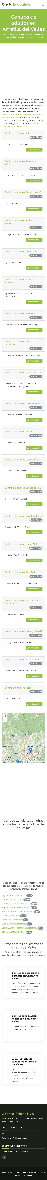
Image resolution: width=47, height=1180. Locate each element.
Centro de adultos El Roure (20, 313)
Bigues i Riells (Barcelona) (14, 895)
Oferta (16, 4)
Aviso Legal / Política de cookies (15, 1138)
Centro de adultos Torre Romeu (22, 403)
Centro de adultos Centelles (20, 251)
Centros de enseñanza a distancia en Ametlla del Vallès (25, 976)
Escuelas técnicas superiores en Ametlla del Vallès (24, 1062)
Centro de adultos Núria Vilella (22, 544)
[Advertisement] (23, 70)
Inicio (4, 1133)
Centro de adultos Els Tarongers (23, 659)
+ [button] (5, 716)
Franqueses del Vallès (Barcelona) (18, 911)
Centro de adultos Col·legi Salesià (23, 631)
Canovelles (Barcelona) (13, 899)
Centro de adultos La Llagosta (22, 459)
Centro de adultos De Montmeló (23, 192)
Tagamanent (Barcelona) (13, 932)
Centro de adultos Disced (19, 431)
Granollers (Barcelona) (12, 920)
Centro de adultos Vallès (18, 133)
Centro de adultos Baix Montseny (23, 516)
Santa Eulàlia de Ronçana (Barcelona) (19, 928)
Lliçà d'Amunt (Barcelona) (14, 924)
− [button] (5, 719)
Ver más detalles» (34, 149)
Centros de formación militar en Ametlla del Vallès (24, 1019)
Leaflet (30, 762)
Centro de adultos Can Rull (20, 572)
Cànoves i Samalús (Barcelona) (16, 903)
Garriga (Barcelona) (11, 916)
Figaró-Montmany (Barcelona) (16, 907)
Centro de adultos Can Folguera (23, 372)
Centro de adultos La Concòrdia (23, 487)
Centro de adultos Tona (18, 687)
